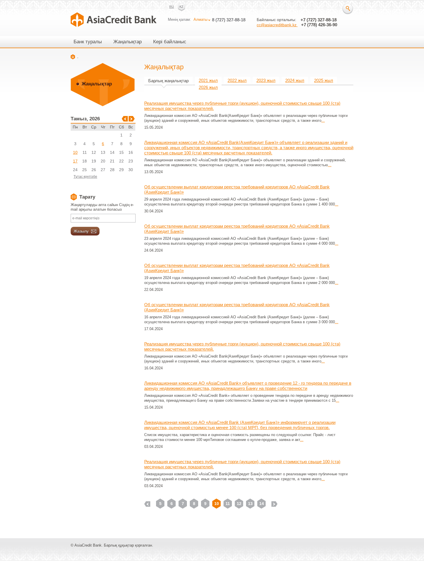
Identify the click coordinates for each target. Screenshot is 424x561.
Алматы (200, 19)
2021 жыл (208, 80)
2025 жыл (323, 80)
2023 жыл (265, 80)
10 (75, 152)
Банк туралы (88, 41)
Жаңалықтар (127, 41)
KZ (181, 6)
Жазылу (82, 231)
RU (171, 6)
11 (228, 503)
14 (261, 503)
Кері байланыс (169, 41)
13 (250, 503)
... (323, 120)
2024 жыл (294, 80)
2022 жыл (237, 80)
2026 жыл (208, 87)
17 (75, 161)
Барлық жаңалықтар (168, 80)
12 (239, 503)
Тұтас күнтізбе (85, 177)
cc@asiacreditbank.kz (277, 25)
